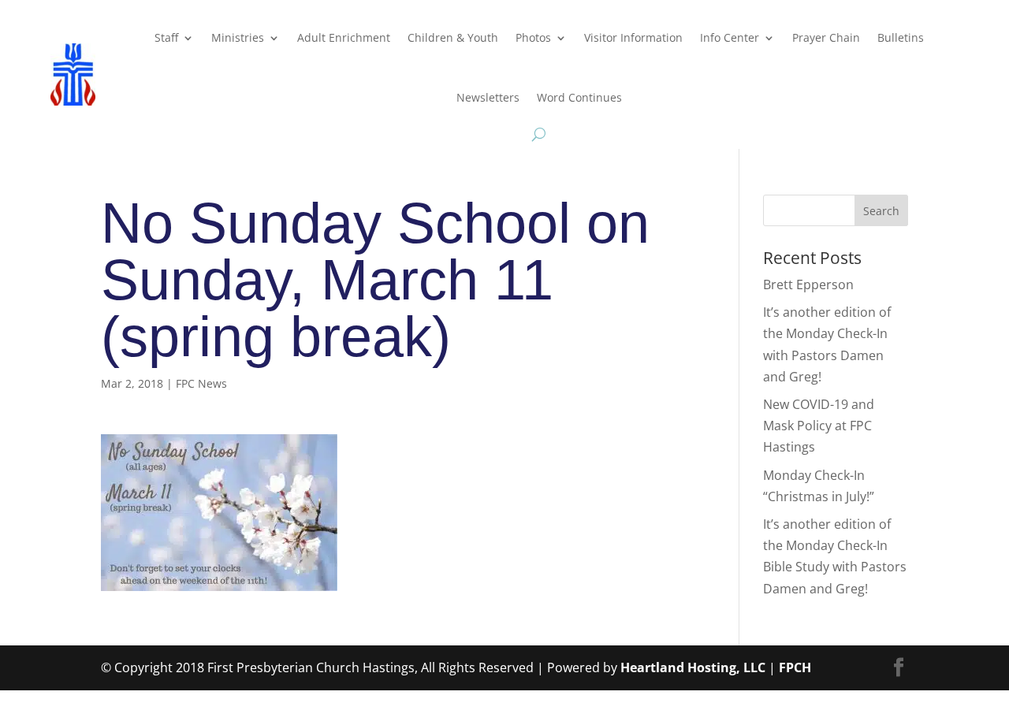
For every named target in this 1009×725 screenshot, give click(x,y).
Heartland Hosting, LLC (692, 667)
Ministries (237, 37)
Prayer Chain (826, 37)
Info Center (729, 37)
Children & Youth (453, 37)
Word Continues (579, 97)
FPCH (795, 667)
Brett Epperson (808, 284)
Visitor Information (633, 37)
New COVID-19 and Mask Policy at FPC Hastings (818, 425)
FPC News (201, 383)
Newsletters (487, 97)
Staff (166, 37)
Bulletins (900, 37)
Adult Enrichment (343, 37)
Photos (533, 37)
